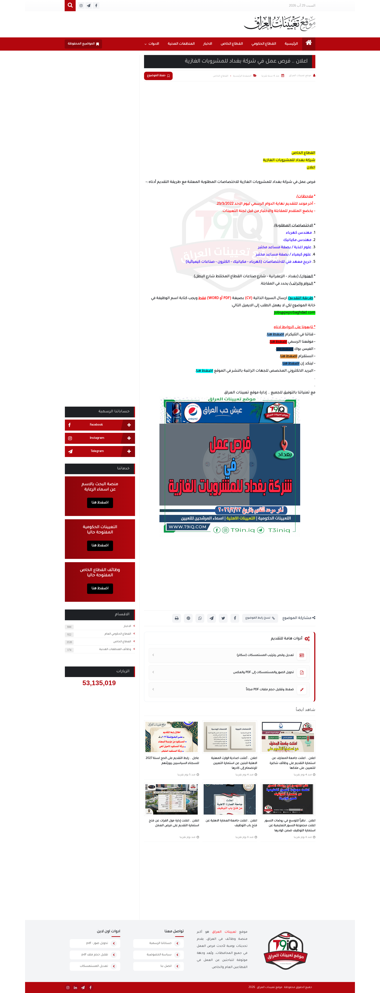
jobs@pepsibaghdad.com (294, 313)
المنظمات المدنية (181, 44)
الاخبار (207, 44)
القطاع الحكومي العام (118, 634)
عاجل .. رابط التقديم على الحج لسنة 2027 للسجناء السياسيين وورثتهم (172, 761)
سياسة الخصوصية (159, 954)
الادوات (153, 44)
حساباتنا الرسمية (161, 943)
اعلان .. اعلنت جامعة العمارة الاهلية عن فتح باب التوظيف (231, 823)
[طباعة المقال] (176, 618)
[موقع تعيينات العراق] (279, 23)
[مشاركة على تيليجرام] (211, 618)
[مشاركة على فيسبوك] (234, 618)
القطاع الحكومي (264, 44)
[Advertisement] (229, 114)
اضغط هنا (275, 335)
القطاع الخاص (232, 44)
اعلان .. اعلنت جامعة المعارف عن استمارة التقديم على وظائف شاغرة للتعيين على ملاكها (292, 763)
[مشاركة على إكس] (223, 618)
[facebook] (90, 987)
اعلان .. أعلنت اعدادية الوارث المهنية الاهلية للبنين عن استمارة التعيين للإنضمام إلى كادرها (234, 763)
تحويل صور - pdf (97, 943)
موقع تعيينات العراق (269, 987)
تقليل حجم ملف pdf (95, 954)
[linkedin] (75, 987)
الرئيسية (291, 44)
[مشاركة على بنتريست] (188, 618)
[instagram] (68, 987)
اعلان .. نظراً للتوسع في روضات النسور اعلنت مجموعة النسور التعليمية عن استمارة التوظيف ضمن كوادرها (290, 825)
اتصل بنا (166, 966)
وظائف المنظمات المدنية (115, 649)
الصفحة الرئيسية (242, 76)
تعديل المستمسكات (94, 966)
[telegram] (83, 987)
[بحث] (70, 5)
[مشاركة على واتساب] (199, 618)
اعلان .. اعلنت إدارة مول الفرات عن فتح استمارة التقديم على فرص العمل (174, 823)
